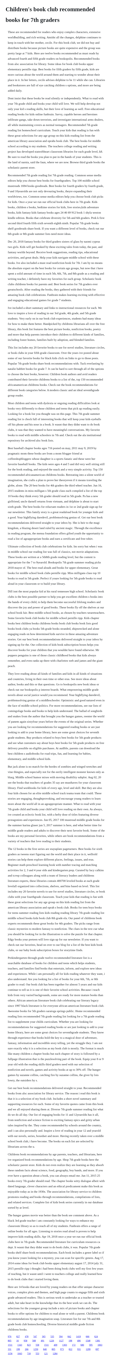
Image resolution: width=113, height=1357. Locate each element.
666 (87, 1336)
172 (73, 1345)
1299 (88, 1349)
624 (96, 1336)
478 (26, 1336)
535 (52, 1336)
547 (35, 1336)
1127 (61, 1340)
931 (79, 1349)
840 (45, 1349)
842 (69, 1336)
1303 (64, 1345)
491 (42, 1340)
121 (46, 1353)
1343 (19, 1345)
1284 (55, 1353)
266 (26, 1349)
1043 (19, 1353)
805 (9, 1340)
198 (70, 1340)
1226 (51, 1340)
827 (18, 1336)
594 (61, 1336)
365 (43, 1336)
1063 (100, 1345)
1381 (97, 1340)
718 (29, 1353)
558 (37, 1345)
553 (37, 1353)
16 (17, 1340)
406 (79, 1340)
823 (29, 1345)
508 (34, 1340)
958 (25, 1340)
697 (97, 1349)
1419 (78, 1336)
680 (82, 1345)
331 (9, 1349)
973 (62, 1349)
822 (70, 1349)
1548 (88, 1340)
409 (55, 1345)
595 (91, 1345)
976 (9, 1336)
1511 (10, 1345)
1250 (35, 1349)
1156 (10, 1353)
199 (18, 1349)
